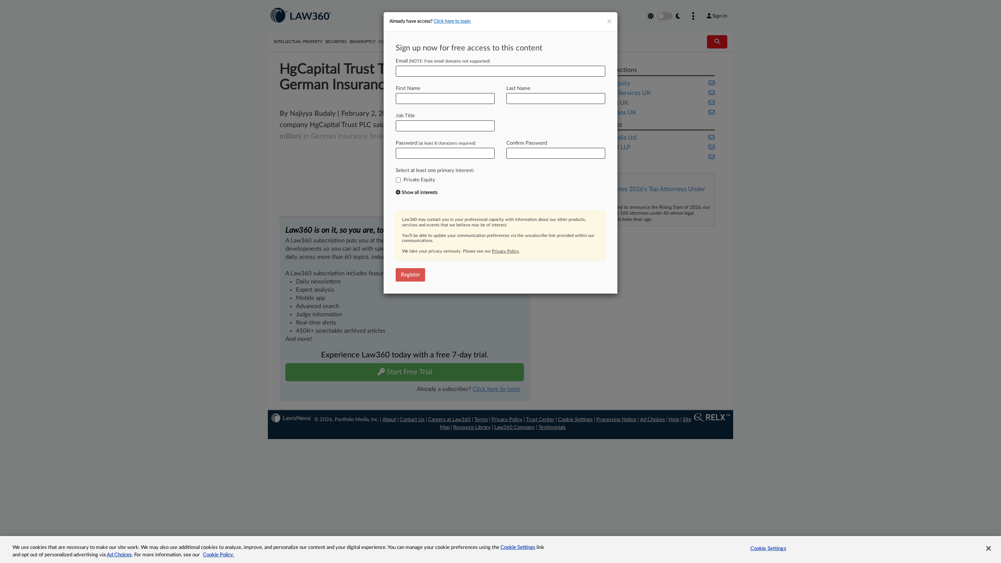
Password (435, 143)
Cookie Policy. (218, 555)
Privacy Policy (505, 251)
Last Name (518, 88)
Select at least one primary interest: (435, 170)
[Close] (988, 548)
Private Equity (419, 180)
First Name (408, 88)
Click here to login (452, 21)
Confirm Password (526, 143)
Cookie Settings (517, 547)
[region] (500, 549)
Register (410, 275)
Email (443, 61)
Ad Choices (119, 555)
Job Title (405, 115)
